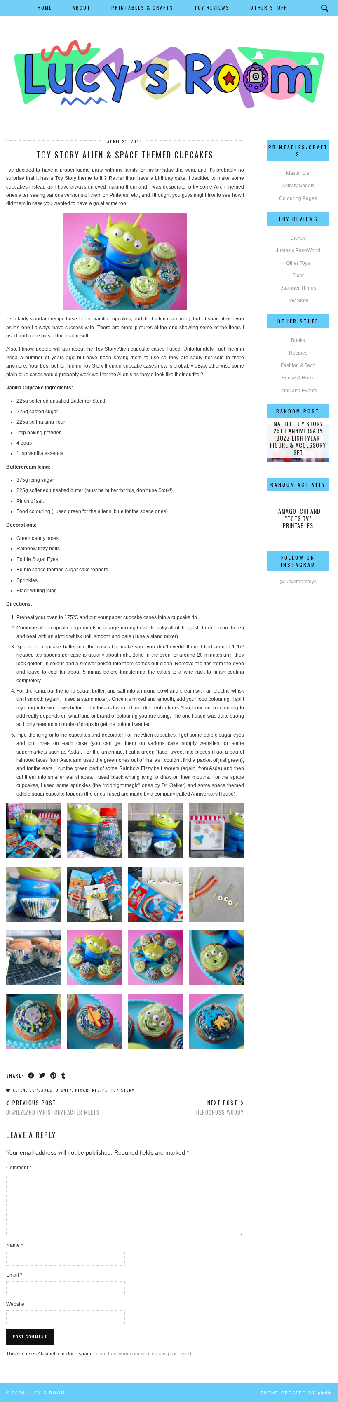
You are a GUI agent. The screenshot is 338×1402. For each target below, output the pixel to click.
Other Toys (298, 263)
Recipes (298, 353)
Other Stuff (268, 7)
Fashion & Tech (298, 365)
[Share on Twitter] (42, 1075)
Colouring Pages (298, 198)
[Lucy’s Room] (169, 60)
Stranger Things (298, 288)
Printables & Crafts (142, 7)
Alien (19, 1090)
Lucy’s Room (46, 1392)
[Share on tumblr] (63, 1075)
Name (14, 1245)
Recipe (100, 1090)
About (82, 7)
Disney (64, 1090)
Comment (18, 1168)
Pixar (82, 1090)
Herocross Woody (220, 1107)
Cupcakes (40, 1090)
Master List (298, 173)
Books (298, 340)
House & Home (298, 378)
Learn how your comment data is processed (142, 1354)
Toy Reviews (212, 7)
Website (15, 1304)
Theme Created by (296, 1392)
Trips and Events (298, 391)
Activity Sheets (298, 186)
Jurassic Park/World (298, 250)
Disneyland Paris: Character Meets (53, 1107)
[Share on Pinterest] (53, 1075)
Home (45, 7)
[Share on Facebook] (31, 1075)
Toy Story (123, 1090)
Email (14, 1275)
